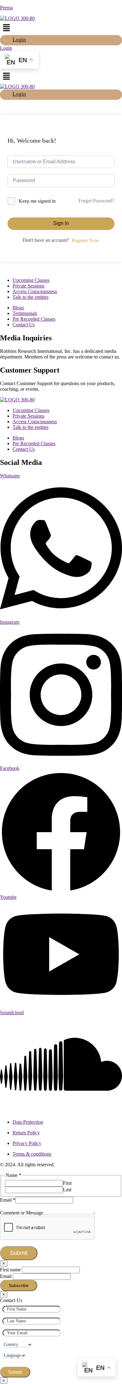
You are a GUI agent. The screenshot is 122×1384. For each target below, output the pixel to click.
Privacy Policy (27, 1143)
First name (10, 1269)
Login (19, 39)
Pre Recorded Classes (34, 319)
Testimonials (25, 313)
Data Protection (28, 1122)
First (67, 1183)
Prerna (6, 7)
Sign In (61, 223)
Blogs (18, 307)
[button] (61, 28)
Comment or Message (21, 1212)
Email (7, 1200)
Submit (19, 1253)
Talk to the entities (30, 297)
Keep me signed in (37, 201)
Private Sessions (28, 285)
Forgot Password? (96, 200)
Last (67, 1189)
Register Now (85, 240)
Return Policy (26, 1132)
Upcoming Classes (31, 280)
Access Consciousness (35, 291)
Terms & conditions (32, 1154)
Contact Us (24, 324)
